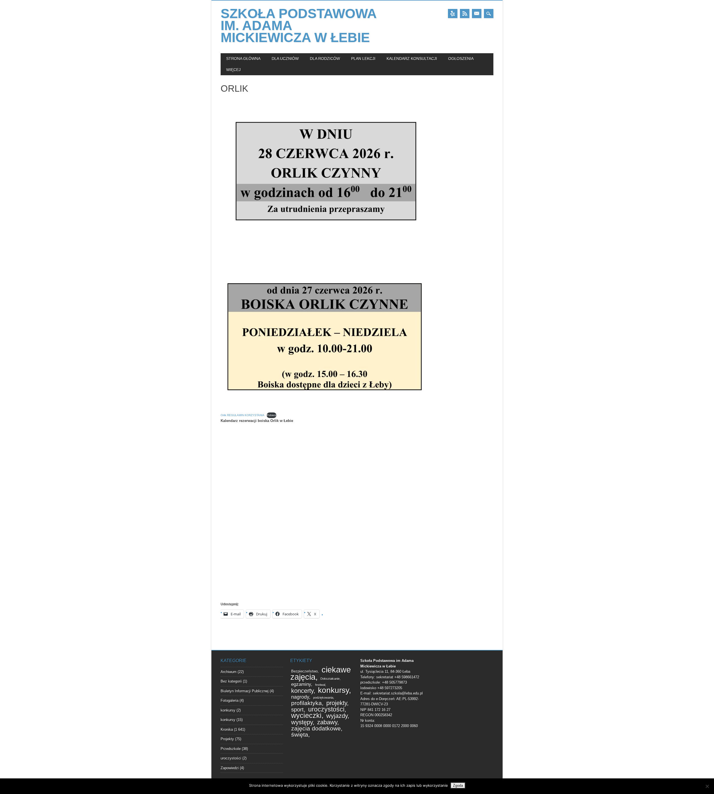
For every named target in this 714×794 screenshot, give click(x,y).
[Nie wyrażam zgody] (707, 786)
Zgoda (458, 785)
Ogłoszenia (461, 58)
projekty (336, 703)
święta (299, 734)
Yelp (452, 13)
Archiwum (229, 672)
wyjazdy (337, 715)
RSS (464, 13)
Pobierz (271, 415)
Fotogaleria (229, 700)
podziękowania (323, 697)
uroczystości (231, 758)
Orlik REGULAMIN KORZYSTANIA (242, 415)
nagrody (300, 697)
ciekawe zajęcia (320, 673)
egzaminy (301, 684)
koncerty (302, 690)
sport (297, 709)
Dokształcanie (330, 678)
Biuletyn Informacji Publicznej (245, 691)
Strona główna (243, 58)
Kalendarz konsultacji (412, 58)
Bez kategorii (231, 681)
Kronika (227, 729)
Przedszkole (231, 749)
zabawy (327, 722)
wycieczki (306, 715)
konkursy (228, 710)
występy (302, 722)
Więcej (233, 69)
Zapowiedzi (230, 768)
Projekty (227, 739)
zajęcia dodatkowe (316, 728)
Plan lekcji (363, 58)
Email (476, 13)
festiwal (320, 684)
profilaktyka (306, 703)
